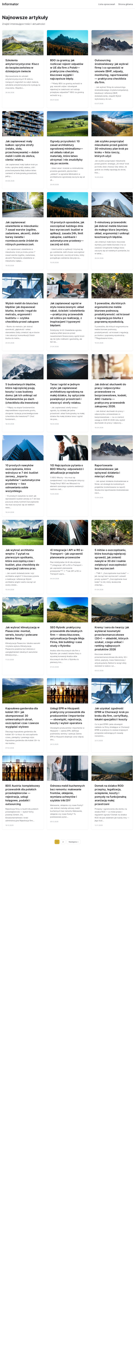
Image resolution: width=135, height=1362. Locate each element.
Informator (10, 4)
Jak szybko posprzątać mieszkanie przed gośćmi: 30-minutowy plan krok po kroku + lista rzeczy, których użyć (111, 149)
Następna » (73, 842)
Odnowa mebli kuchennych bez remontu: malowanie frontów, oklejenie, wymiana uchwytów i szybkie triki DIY (67, 793)
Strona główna (125, 4)
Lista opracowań (106, 4)
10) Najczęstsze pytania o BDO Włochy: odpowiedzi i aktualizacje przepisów (67, 469)
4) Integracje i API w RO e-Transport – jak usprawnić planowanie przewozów (67, 553)
